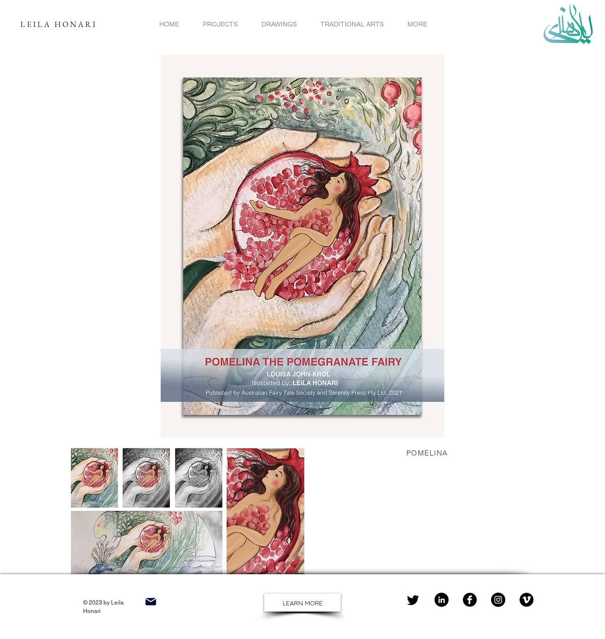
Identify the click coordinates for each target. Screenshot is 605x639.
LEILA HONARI (58, 24)
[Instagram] (498, 600)
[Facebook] (470, 600)
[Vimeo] (526, 600)
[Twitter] (413, 600)
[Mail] (150, 601)
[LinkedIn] (441, 600)
